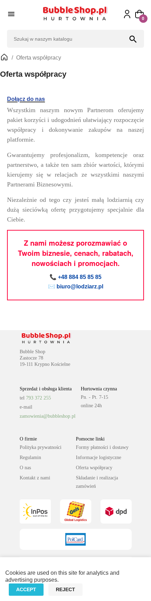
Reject (65, 589)
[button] (139, 14)
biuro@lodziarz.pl (80, 286)
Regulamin (30, 457)
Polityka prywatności (40, 447)
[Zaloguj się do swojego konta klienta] (130, 14)
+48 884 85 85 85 (79, 277)
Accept (26, 589)
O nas (25, 467)
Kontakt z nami (35, 477)
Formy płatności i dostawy (102, 447)
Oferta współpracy (94, 467)
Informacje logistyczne (98, 457)
